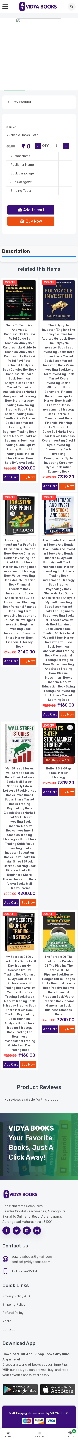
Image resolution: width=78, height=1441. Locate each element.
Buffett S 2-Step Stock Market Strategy (58, 773)
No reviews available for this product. (32, 1099)
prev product (21, 102)
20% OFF (9, 282)
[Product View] (20, 316)
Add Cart (11, 477)
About (7, 1321)
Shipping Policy (13, 1304)
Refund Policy (13, 1313)
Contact (8, 1329)
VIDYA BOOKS (59, 1413)
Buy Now (28, 477)
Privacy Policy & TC (16, 1296)
